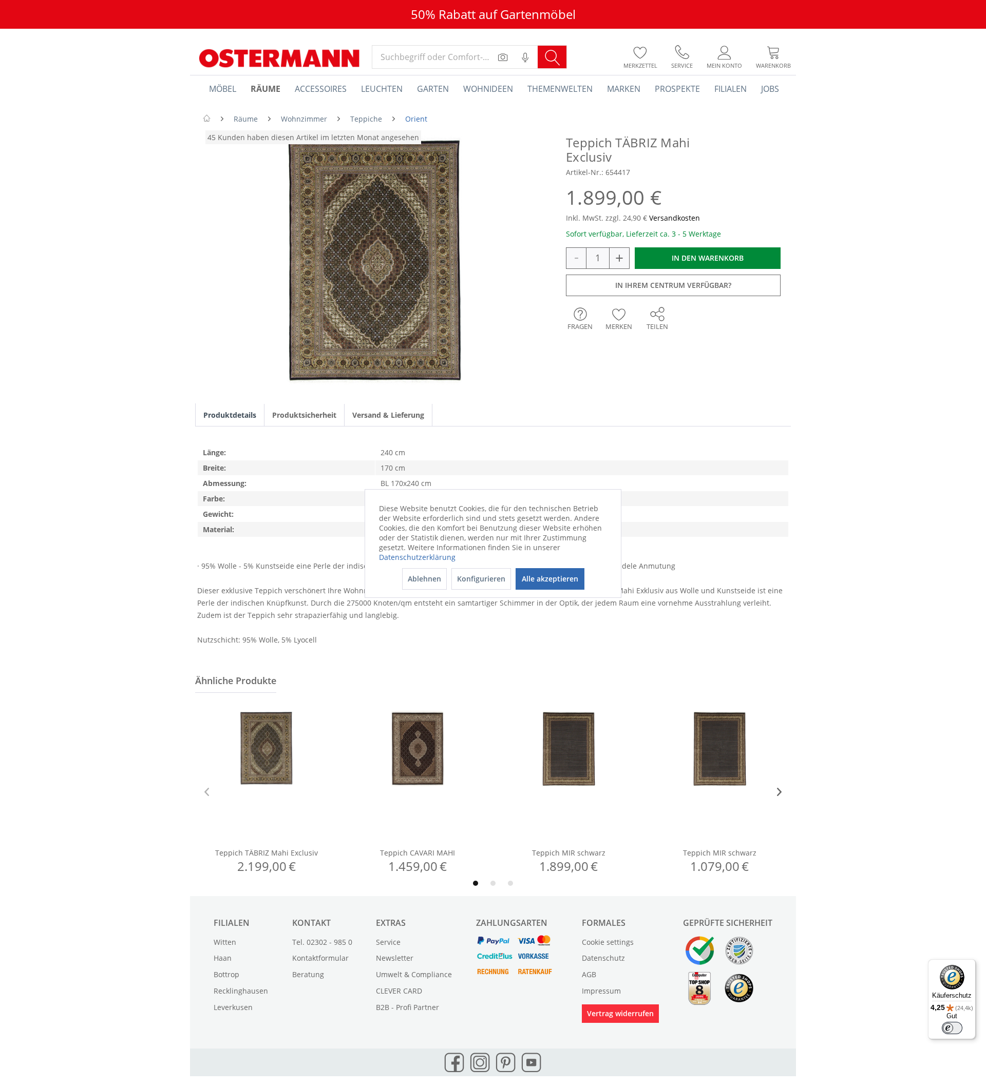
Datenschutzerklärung (417, 557)
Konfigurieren (481, 579)
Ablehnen (424, 579)
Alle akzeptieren (550, 579)
